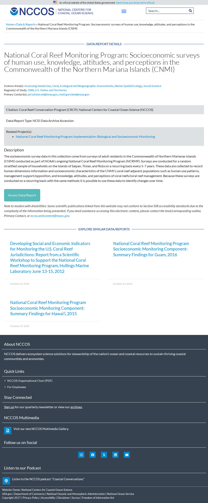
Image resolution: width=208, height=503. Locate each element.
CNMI (31, 90)
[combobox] (167, 11)
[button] (124, 11)
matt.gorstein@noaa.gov (74, 94)
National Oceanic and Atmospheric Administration (76, 493)
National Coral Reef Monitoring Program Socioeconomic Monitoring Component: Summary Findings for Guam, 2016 (151, 249)
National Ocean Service (120, 493)
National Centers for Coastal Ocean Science (47, 489)
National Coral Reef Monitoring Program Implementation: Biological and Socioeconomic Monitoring (85, 136)
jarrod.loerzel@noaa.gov (43, 94)
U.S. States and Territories (51, 90)
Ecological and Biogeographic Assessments (86, 86)
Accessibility (48, 497)
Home (10, 24)
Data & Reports (26, 24)
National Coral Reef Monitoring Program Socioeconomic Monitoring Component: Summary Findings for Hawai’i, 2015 (48, 308)
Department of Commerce (29, 493)
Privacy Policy (31, 497)
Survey (76, 497)
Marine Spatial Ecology (128, 86)
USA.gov (7, 493)
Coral (55, 86)
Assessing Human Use (37, 86)
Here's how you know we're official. (135, 2)
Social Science (152, 86)
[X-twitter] (104, 455)
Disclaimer (63, 497)
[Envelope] (127, 455)
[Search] (190, 11)
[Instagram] (81, 455)
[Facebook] (93, 455)
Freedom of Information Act (98, 497)
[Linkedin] (115, 455)
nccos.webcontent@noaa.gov (49, 216)
